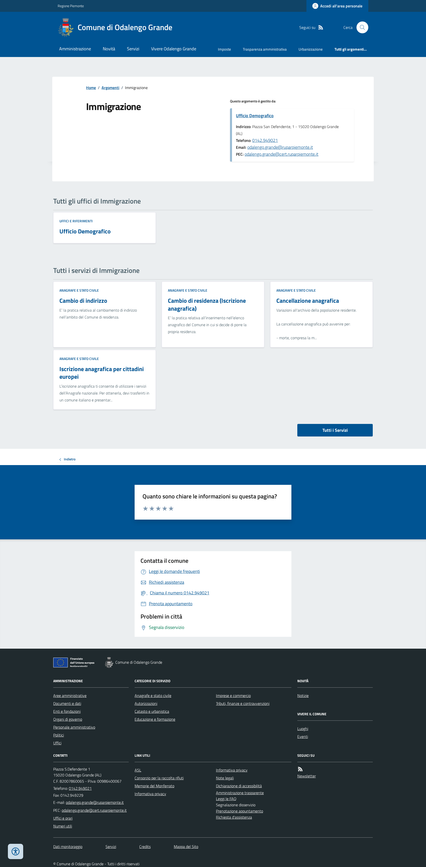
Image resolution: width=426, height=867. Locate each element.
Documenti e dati (67, 703)
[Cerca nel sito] (360, 27)
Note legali (225, 778)
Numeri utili (62, 826)
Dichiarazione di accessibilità (239, 786)
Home (91, 88)
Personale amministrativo (74, 727)
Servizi (133, 48)
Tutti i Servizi (335, 430)
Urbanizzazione (311, 49)
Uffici (57, 743)
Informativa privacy (150, 794)
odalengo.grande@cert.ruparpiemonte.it (281, 154)
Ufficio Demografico (255, 115)
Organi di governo (67, 719)
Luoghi (302, 729)
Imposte (224, 49)
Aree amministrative (70, 695)
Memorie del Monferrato (154, 786)
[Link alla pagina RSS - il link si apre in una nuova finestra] (321, 27)
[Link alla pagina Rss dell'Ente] (300, 769)
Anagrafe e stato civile (79, 290)
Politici (58, 735)
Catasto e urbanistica (152, 711)
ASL (138, 770)
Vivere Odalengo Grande (173, 48)
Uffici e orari (62, 818)
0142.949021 (265, 140)
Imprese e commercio (233, 695)
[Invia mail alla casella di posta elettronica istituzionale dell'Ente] (95, 802)
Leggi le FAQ (226, 799)
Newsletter (306, 776)
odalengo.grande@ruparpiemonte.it (280, 147)
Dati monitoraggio (67, 846)
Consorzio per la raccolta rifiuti (159, 778)
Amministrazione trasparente (240, 793)
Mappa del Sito (186, 846)
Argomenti (110, 88)
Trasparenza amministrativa (265, 49)
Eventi (302, 736)
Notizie (303, 695)
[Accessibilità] (15, 851)
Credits (145, 846)
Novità (109, 48)
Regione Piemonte (71, 5)
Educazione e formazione (155, 719)
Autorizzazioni (146, 703)
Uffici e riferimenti (76, 221)
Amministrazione (75, 48)
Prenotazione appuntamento (239, 811)
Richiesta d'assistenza (234, 817)
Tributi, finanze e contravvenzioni (242, 703)
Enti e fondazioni (67, 711)
